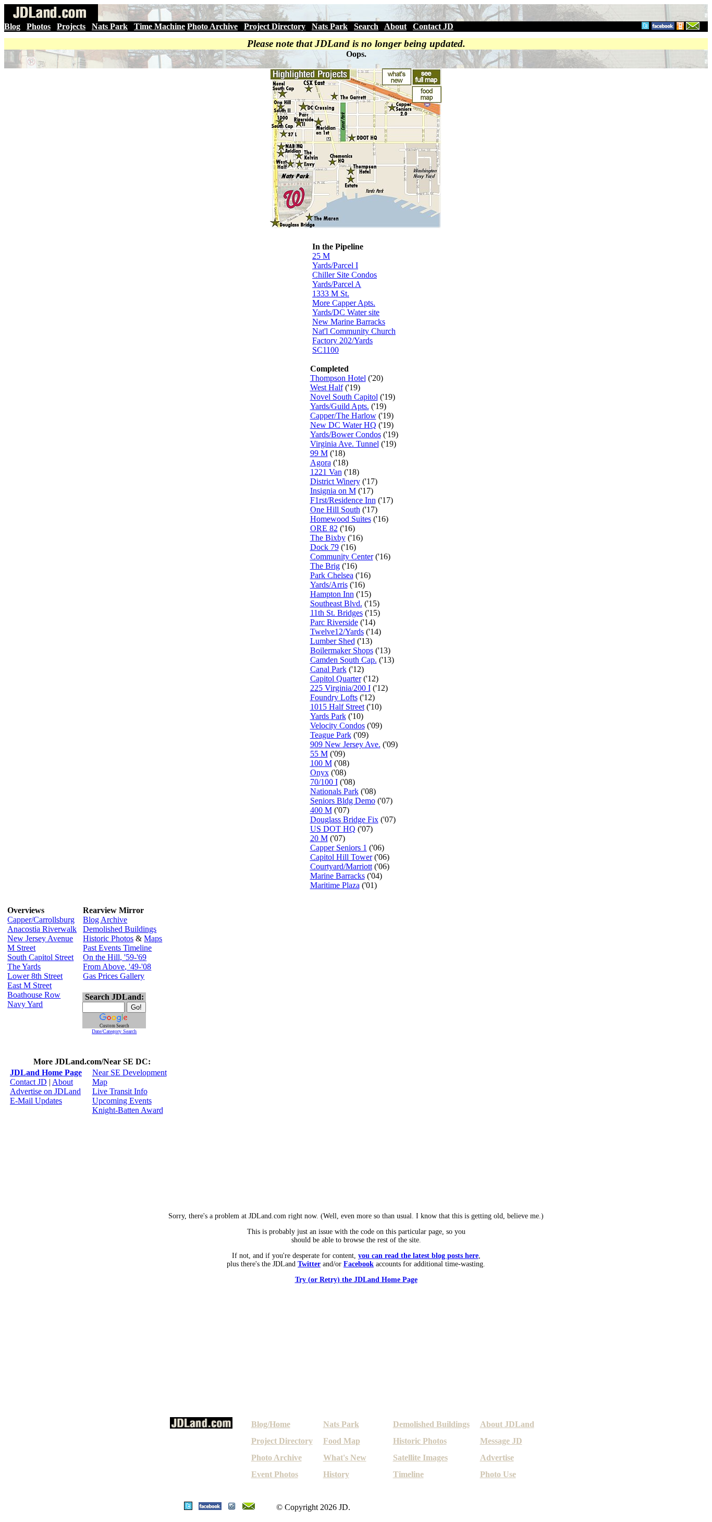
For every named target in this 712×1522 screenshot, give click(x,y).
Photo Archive (212, 26)
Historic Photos (108, 938)
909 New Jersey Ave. (345, 744)
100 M (321, 763)
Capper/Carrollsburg (41, 919)
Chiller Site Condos (344, 274)
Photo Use (498, 1474)
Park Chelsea (331, 575)
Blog (12, 26)
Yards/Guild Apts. (339, 406)
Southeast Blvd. (336, 603)
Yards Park (328, 716)
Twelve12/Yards (337, 631)
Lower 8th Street (35, 976)
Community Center (341, 556)
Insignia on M (333, 490)
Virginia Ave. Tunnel (344, 443)
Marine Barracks (337, 875)
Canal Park (328, 669)
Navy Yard (25, 1004)
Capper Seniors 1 (338, 847)
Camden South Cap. (343, 659)
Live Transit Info (120, 1091)
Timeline (408, 1474)
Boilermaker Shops (341, 650)
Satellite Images (420, 1457)
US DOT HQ (332, 828)
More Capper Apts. (343, 302)
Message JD (501, 1440)
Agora (320, 462)
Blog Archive (105, 919)
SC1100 (325, 349)
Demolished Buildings (119, 929)
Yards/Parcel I (335, 265)
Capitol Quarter (335, 678)
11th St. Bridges (336, 612)
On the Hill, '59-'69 (114, 957)
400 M (321, 810)
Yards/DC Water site (345, 312)
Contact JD (433, 26)
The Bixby (328, 537)
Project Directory (274, 26)
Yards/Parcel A (336, 284)
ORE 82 (324, 528)
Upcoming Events (122, 1100)
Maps (153, 938)
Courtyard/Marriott (341, 866)
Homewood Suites (340, 518)
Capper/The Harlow (343, 415)
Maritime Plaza (335, 885)
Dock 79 (324, 547)
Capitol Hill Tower (341, 857)
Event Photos (274, 1474)
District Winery (335, 481)
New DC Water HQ (343, 425)
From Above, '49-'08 (117, 966)
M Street (21, 947)
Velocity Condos (337, 725)
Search (366, 26)
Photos (39, 26)
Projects (71, 26)
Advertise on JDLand (45, 1091)
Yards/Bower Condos (345, 434)
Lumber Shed (332, 641)
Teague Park (330, 734)
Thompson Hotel (338, 378)
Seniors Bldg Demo (342, 800)
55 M (319, 753)
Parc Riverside (334, 622)
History (336, 1474)
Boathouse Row (33, 994)
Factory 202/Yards (342, 340)
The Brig (325, 565)
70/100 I (324, 781)
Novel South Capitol (344, 396)
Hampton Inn (332, 594)
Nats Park (110, 26)
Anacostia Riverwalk (42, 929)
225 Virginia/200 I (340, 688)
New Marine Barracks (348, 321)
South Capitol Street (40, 957)
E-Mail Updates (36, 1100)
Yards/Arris (329, 584)
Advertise (497, 1457)
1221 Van (326, 472)
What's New (344, 1457)
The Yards (24, 966)
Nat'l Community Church (354, 331)
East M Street (29, 985)
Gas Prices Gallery (113, 976)
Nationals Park (334, 791)
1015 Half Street (337, 706)
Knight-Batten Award (127, 1110)
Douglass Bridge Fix (344, 819)
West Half (326, 387)
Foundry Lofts (334, 697)
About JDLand (507, 1424)
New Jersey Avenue (40, 938)
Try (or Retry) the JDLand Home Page (356, 1280)
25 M (321, 255)
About (395, 26)
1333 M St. (330, 293)
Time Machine (159, 26)
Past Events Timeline (117, 947)
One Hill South (335, 509)
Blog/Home (270, 1424)
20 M (319, 838)
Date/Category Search (114, 1031)
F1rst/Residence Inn (343, 500)
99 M (319, 453)
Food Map (341, 1440)
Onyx (319, 772)
